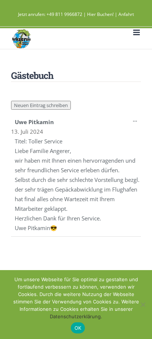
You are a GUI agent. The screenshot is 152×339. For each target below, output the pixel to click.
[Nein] (142, 304)
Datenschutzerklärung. (76, 316)
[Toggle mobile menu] (137, 32)
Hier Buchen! (100, 14)
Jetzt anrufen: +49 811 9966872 (50, 14)
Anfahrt (126, 14)
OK (78, 328)
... (137, 121)
